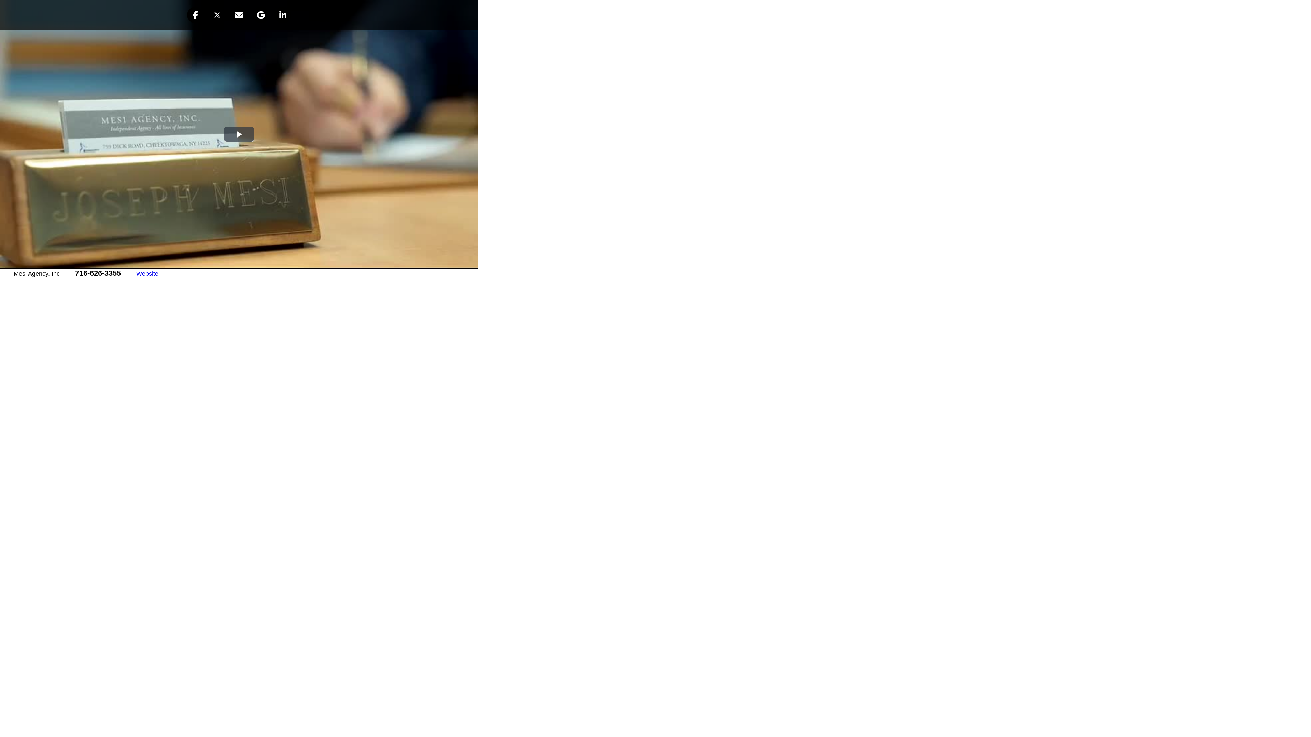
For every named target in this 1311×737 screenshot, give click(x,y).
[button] (195, 15)
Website (147, 273)
